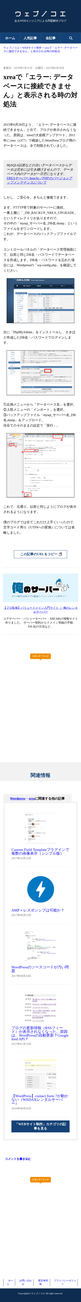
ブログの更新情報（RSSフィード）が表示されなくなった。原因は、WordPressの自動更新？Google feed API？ (40, 1033)
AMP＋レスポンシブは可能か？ (37, 910)
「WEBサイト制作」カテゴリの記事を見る (40, 1126)
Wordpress (17, 798)
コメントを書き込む (18, 1158)
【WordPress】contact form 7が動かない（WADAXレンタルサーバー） (39, 1099)
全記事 (51, 38)
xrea (32, 798)
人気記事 (30, 38)
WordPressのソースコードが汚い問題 (40, 969)
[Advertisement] (40, 702)
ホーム (10, 38)
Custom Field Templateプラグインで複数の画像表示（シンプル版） (40, 851)
